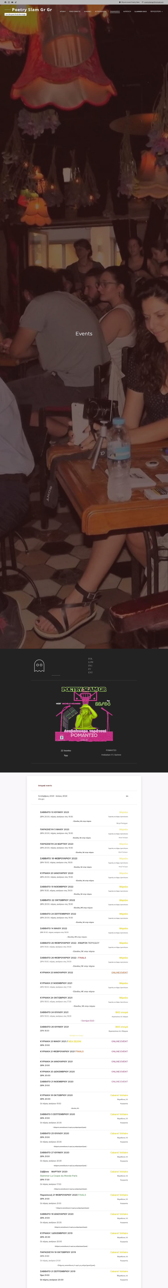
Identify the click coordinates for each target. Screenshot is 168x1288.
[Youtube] (12, 2)
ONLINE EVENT (119, 972)
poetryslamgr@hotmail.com (153, 2)
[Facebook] (5, 2)
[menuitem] (63, 11)
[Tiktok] (15, 2)
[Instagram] (8, 2)
